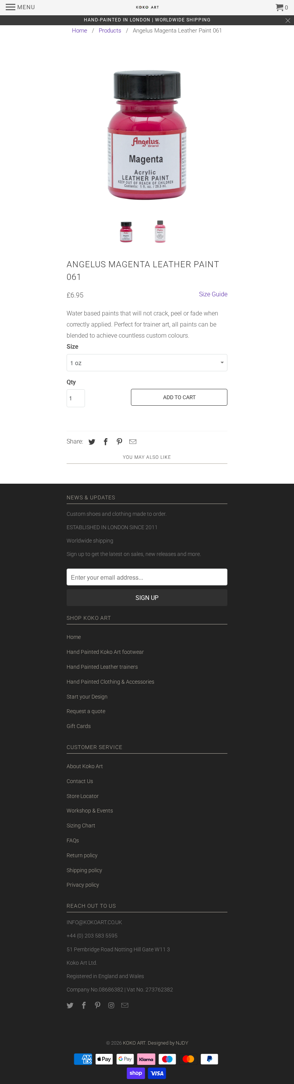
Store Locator (83, 796)
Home (79, 30)
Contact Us (80, 781)
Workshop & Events (90, 811)
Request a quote (86, 711)
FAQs (73, 840)
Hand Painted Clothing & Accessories (110, 682)
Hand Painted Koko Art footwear (105, 652)
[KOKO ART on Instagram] (112, 1005)
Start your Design (87, 697)
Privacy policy (83, 885)
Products (110, 30)
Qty (71, 382)
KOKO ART (134, 1043)
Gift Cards (79, 726)
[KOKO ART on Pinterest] (98, 1005)
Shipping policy (84, 870)
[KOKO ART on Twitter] (71, 1005)
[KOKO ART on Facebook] (84, 1005)
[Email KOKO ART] (125, 1005)
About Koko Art (85, 766)
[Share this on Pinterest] (118, 442)
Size (72, 346)
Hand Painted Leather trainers (102, 667)
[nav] (20, 7)
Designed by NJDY (168, 1043)
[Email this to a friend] (132, 442)
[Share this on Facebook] (104, 442)
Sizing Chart (81, 825)
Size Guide (213, 294)
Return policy (82, 855)
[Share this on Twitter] (91, 442)
